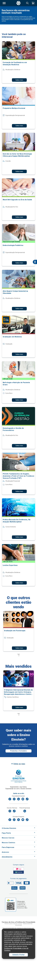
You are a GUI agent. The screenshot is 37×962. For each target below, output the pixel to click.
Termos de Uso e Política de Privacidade (18, 922)
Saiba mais (19, 80)
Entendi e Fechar (19, 955)
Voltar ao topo (19, 764)
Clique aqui (21, 901)
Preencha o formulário (18, 751)
